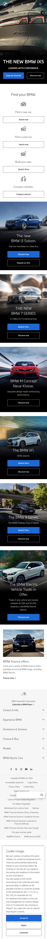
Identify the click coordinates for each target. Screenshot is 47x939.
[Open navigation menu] (40, 4)
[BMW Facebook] (11, 769)
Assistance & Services (15, 729)
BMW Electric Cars (13, 758)
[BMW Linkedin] (31, 769)
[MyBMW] (22, 4)
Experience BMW (12, 719)
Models (7, 748)
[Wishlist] (34, 4)
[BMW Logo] (5, 4)
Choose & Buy (11, 738)
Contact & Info (10, 710)
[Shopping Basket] (28, 4)
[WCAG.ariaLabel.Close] (41, 795)
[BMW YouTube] (26, 769)
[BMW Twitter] (16, 769)
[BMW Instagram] (21, 769)
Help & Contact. (32, 798)
